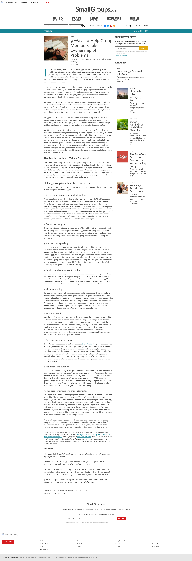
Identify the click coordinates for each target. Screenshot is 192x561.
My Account (107, 509)
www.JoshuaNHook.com (84, 437)
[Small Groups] (96, 10)
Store (127, 26)
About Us (24, 2)
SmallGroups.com (67, 509)
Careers (79, 541)
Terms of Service (118, 53)
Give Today (8, 541)
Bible (134, 19)
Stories (42, 546)
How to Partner (44, 549)
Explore (114, 19)
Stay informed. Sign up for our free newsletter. (96, 514)
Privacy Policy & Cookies (121, 541)
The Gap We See (44, 543)
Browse (91, 26)
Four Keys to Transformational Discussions (139, 188)
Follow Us (80, 546)
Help (153, 541)
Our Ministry (43, 541)
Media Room (80, 543)
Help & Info (122, 509)
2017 (146, 31)
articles (140, 31)
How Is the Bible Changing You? (136, 95)
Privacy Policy (142, 51)
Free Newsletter (125, 37)
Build (58, 19)
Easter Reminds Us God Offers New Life (136, 126)
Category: (47, 493)
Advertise (117, 546)
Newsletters (34, 2)
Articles (48, 31)
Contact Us (114, 509)
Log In (138, 26)
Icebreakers (134, 119)
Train (76, 19)
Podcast (99, 26)
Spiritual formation (60, 490)
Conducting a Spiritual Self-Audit (129, 72)
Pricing (145, 26)
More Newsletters (121, 56)
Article (72, 37)
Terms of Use (98, 509)
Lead (94, 19)
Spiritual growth (73, 490)
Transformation (84, 490)
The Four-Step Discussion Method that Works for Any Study (138, 160)
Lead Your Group (59, 493)
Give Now (46, 2)
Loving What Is (87, 344)
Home (135, 31)
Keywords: (47, 490)
